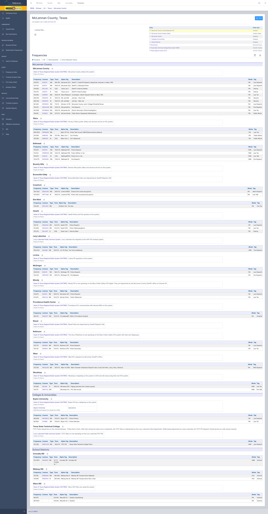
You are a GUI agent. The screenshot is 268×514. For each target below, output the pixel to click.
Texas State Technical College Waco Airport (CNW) (165, 48)
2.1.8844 (34, 511)
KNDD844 (45, 475)
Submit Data (10, 29)
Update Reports (11, 108)
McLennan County (60, 8)
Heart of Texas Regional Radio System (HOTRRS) (50, 72)
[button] (259, 3)
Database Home (11, 13)
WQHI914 (45, 460)
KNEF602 (45, 135)
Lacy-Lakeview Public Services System (47, 239)
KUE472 (44, 82)
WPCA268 (45, 367)
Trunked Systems (12, 103)
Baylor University (39, 408)
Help (7, 134)
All (44, 60)
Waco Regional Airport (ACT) (159, 50)
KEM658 (45, 95)
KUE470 (44, 150)
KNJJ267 (45, 88)
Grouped (37, 60)
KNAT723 (45, 389)
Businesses (154, 45)
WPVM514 (45, 418)
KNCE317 (45, 316)
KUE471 (44, 85)
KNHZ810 (45, 98)
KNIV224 (45, 297)
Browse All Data (11, 45)
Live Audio (68, 3)
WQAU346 (45, 107)
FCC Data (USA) (11, 82)
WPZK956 (45, 159)
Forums (50, 3)
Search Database (12, 61)
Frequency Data (11, 72)
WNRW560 (45, 153)
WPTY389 (45, 194)
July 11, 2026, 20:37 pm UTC (48, 22)
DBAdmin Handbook (13, 124)
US (44, 8)
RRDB (32, 8)
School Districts (155, 42)
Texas (50, 8)
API (7, 129)
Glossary (9, 119)
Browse (38, 8)
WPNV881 (45, 275)
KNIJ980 (45, 250)
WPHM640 (45, 110)
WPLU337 (45, 206)
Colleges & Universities (158, 39)
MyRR (8, 18)
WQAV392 (45, 191)
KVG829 (45, 113)
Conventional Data (12, 98)
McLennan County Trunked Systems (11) (162, 30)
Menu (260, 18)
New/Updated (53, 60)
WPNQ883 (45, 132)
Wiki (58, 3)
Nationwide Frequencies (14, 50)
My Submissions (11, 34)
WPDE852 (45, 104)
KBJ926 (44, 386)
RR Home (39, 3)
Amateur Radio (11, 87)
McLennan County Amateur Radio (160, 33)
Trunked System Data (13, 77)
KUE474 (44, 272)
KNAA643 (45, 225)
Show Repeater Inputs (69, 60)
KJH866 (44, 421)
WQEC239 (45, 444)
